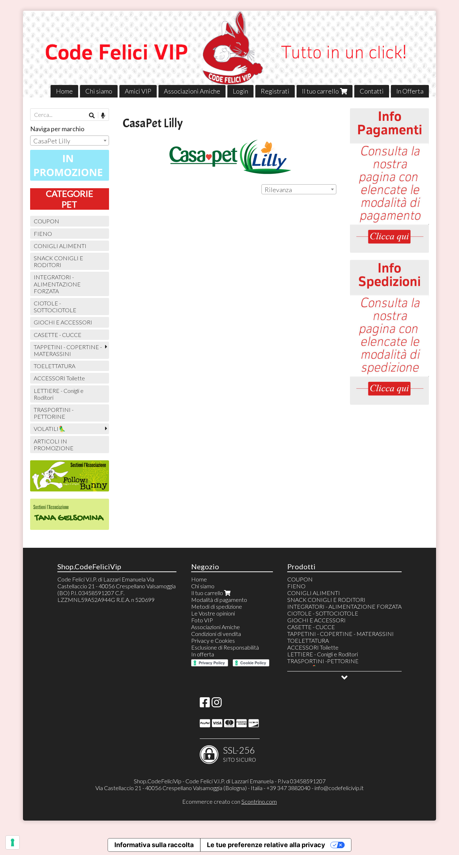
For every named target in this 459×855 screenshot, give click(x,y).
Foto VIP (202, 620)
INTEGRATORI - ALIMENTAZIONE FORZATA (57, 284)
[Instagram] (217, 704)
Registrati (275, 91)
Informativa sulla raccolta (154, 845)
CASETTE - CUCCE (57, 334)
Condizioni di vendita (216, 633)
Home (64, 91)
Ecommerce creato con (229, 801)
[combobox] (298, 189)
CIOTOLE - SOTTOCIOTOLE (55, 306)
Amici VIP (138, 91)
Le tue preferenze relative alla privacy (266, 845)
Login (240, 91)
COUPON (46, 221)
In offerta (202, 654)
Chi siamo (98, 91)
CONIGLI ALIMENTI (60, 245)
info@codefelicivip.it (339, 787)
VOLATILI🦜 (50, 428)
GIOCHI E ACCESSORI (63, 322)
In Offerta (409, 91)
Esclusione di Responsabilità (225, 647)
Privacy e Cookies (213, 640)
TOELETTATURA (54, 365)
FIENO (43, 233)
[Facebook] (205, 704)
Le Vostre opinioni (213, 613)
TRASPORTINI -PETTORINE (54, 413)
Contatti (372, 91)
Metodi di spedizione (216, 606)
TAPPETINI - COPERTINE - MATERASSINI (68, 350)
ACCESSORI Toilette (59, 378)
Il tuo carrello (321, 91)
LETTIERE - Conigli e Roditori (59, 394)
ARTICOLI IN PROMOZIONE (54, 444)
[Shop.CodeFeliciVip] (229, 54)
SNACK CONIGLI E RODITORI (58, 261)
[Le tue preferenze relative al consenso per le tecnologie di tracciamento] (12, 842)
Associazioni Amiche (192, 91)
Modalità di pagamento (219, 599)
